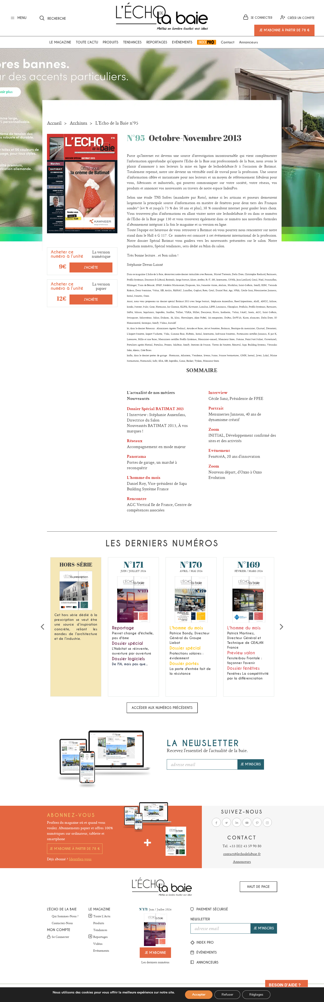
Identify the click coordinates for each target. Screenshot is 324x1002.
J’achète (91, 267)
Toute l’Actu (101, 916)
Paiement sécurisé (211, 909)
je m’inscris (251, 764)
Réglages (256, 994)
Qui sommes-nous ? (65, 916)
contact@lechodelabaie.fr (242, 853)
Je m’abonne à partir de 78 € (75, 849)
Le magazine (60, 42)
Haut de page (258, 887)
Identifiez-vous (80, 859)
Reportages (156, 42)
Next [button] (281, 627)
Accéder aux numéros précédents (162, 708)
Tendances (132, 42)
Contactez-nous (62, 923)
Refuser (227, 994)
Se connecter (60, 937)
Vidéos (97, 944)
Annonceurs (248, 42)
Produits (110, 42)
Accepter (198, 994)
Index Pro (206, 42)
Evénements (182, 42)
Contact (227, 42)
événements (206, 952)
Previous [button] (42, 627)
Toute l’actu (87, 42)
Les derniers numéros (155, 962)
